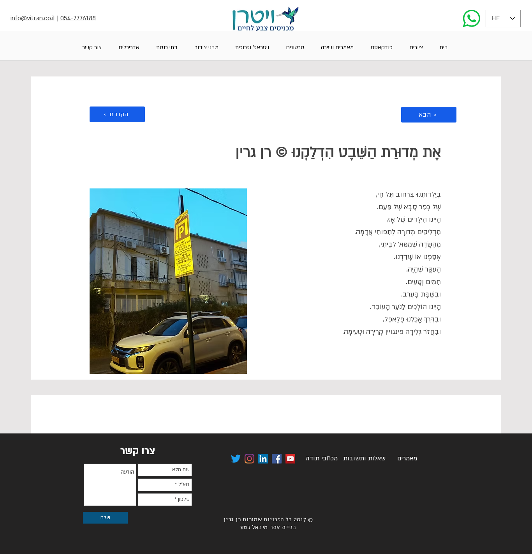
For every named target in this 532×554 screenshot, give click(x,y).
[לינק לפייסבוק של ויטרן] (277, 458)
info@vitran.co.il (33, 18)
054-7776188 (78, 18)
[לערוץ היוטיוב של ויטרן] (290, 458)
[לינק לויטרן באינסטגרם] (249, 458)
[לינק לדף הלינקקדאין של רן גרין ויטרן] (263, 458)
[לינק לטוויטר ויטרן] (236, 458)
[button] (416, 47)
